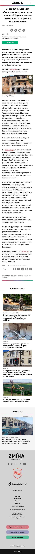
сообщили (13, 69)
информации (10, 150)
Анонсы (17, 503)
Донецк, (10, 265)
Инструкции (17, 498)
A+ (3, 34)
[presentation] (4, 426)
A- (8, 34)
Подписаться (10, 42)
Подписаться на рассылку (18, 532)
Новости (17, 494)
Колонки (17, 501)
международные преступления (19, 265)
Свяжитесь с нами (17, 537)
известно (25, 251)
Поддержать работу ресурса (17, 527)
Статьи (17, 496)
